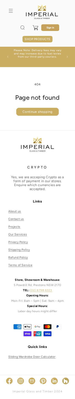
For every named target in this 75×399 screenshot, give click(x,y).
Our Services (17, 234)
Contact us (16, 219)
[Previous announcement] (7, 56)
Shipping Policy (19, 250)
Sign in (50, 27)
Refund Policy (18, 257)
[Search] (22, 27)
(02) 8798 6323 (41, 290)
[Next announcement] (67, 56)
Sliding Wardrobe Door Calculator (31, 356)
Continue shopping (37, 112)
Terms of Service (20, 265)
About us (14, 211)
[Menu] (10, 10)
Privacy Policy (18, 242)
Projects (14, 226)
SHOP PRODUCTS (37, 39)
